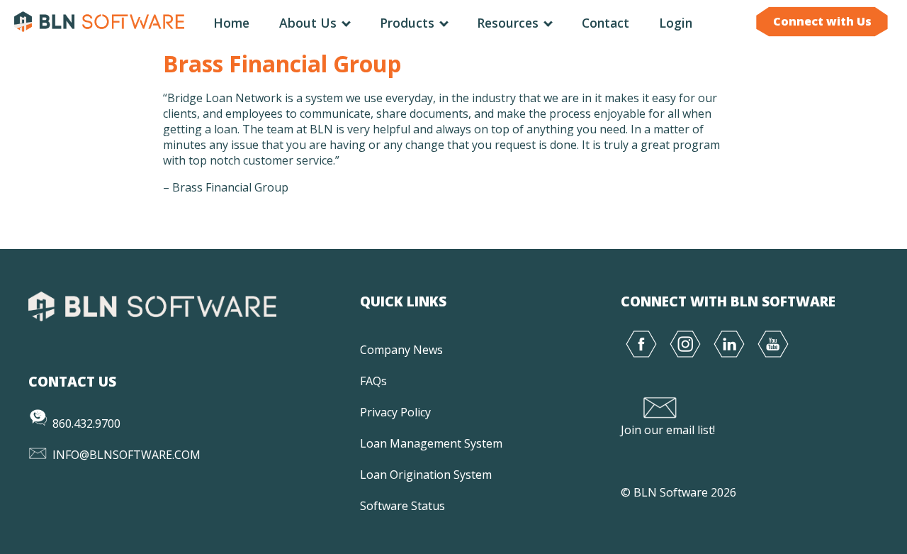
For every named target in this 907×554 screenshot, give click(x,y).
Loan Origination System (426, 474)
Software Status (402, 506)
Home (231, 22)
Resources (509, 22)
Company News (401, 350)
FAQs (373, 381)
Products (409, 22)
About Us (309, 22)
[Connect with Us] (822, 36)
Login (675, 22)
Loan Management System (431, 443)
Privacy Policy (395, 412)
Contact (605, 22)
